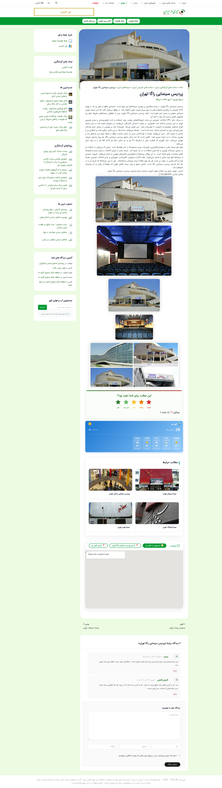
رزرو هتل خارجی (89, 21)
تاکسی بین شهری (105, 21)
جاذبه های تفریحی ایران (142, 87)
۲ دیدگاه (159, 99)
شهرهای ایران (149, 3)
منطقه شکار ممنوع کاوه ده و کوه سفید (55, 283)
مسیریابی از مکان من (153, 545)
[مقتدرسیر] (64, 11)
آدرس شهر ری (97, 545)
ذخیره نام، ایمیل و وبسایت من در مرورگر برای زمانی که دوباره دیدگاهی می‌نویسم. (147, 755)
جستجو (42, 307)
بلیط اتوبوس (133, 21)
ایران (184, 3)
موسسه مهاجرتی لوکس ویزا (60, 72)
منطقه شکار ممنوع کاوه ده (49, 272)
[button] (180, 3)
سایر (135, 3)
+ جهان (124, 3)
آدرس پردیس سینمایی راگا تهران (123, 545)
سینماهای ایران (123, 87)
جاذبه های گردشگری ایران (166, 87)
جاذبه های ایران (168, 3)
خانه (181, 87)
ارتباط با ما (109, 3)
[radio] (149, 404)
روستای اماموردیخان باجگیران (51, 263)
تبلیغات (95, 3)
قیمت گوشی (67, 67)
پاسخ (175, 671)
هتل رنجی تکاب (59, 268)
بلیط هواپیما (119, 21)
